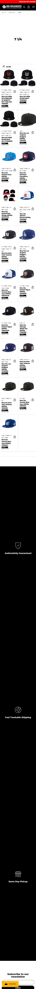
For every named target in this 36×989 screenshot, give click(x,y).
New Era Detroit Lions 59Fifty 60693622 (9, 167)
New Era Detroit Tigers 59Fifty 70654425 (9, 320)
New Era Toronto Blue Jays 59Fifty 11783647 (9, 432)
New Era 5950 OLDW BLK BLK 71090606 (9, 128)
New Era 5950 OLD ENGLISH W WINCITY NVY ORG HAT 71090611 (9, 89)
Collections (11, 12)
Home (4, 12)
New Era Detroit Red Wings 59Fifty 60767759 (9, 206)
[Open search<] (24, 7)
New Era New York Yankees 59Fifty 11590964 (9, 245)
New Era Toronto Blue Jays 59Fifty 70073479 (9, 283)
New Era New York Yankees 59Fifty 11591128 (9, 395)
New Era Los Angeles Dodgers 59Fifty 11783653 (9, 358)
